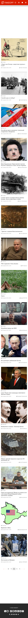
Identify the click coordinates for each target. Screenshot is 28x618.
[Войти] (18, 614)
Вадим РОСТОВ (24, 298)
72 (16, 568)
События (4, 261)
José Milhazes (24, 428)
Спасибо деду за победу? (8, 98)
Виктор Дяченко (23, 497)
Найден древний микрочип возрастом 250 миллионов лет (12, 459)
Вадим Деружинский (23, 529)
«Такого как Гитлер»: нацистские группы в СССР (13, 64)
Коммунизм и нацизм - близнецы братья (12, 426)
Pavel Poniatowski (23, 362)
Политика (4, 161)
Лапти (3, 296)
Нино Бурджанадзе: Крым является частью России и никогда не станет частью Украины (13, 164)
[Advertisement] (14, 22)
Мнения (20, 2)
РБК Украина (24, 265)
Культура (4, 293)
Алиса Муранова (23, 233)
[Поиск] (10, 614)
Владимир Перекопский (22, 396)
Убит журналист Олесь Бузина (9, 263)
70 (11, 568)
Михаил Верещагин (23, 167)
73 (19, 568)
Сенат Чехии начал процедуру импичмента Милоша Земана (13, 393)
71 (14, 568)
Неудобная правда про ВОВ (9, 328)
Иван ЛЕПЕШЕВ (23, 561)
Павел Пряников (23, 67)
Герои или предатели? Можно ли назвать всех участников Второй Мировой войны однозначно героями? (14, 494)
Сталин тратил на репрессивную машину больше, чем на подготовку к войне (12, 198)
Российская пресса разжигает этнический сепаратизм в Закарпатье (12, 130)
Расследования (26, 2)
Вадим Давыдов (23, 330)
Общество (4, 128)
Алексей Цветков (23, 100)
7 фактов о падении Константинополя (11, 231)
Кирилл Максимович (23, 133)
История (4, 62)
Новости (16, 2)
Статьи (23, 2)
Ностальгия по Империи (8, 560)
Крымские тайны (6, 527)
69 (8, 568)
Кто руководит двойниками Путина (11, 360)
